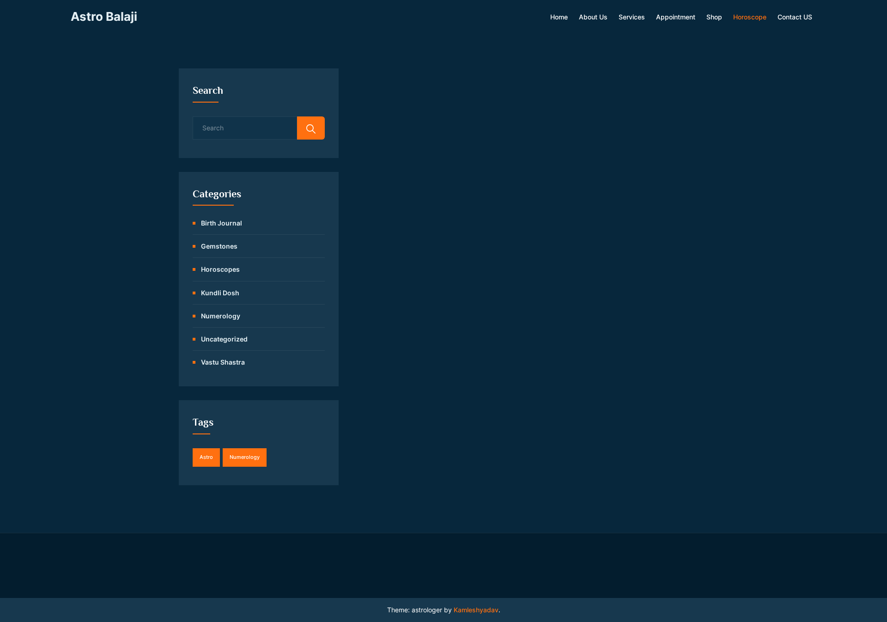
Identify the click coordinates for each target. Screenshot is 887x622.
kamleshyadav (476, 610)
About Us (593, 17)
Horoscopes (220, 269)
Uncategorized (224, 339)
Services (632, 17)
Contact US (795, 17)
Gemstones (219, 246)
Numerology (220, 316)
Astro (206, 457)
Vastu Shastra (223, 362)
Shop (714, 17)
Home (559, 17)
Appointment (675, 17)
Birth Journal (221, 223)
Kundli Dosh (220, 293)
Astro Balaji (104, 16)
